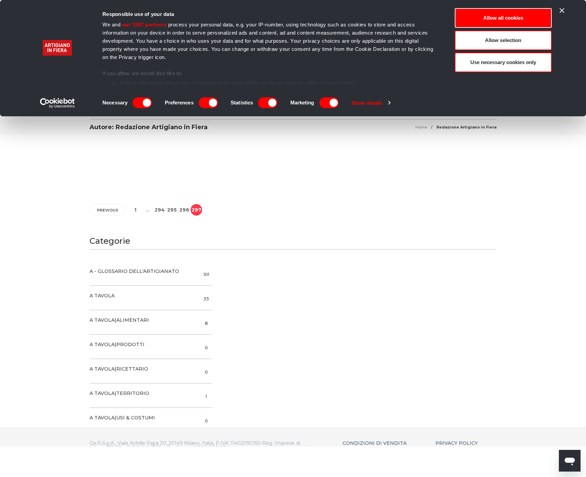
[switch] (208, 102)
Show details (366, 103)
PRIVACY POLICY (456, 443)
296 (184, 210)
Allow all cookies (503, 18)
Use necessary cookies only (503, 62)
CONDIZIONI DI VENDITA (375, 443)
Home (421, 127)
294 (160, 210)
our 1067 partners (144, 24)
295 (172, 210)
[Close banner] (562, 10)
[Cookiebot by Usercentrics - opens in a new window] (57, 103)
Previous (107, 210)
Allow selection (503, 40)
